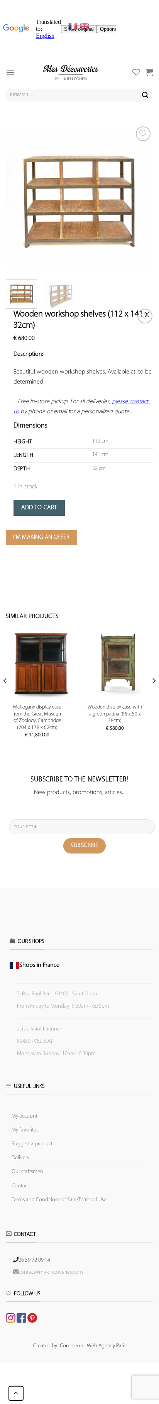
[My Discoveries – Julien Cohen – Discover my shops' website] (71, 72)
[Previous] (18, 198)
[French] (74, 26)
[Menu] (10, 72)
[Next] (140, 198)
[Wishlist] (144, 316)
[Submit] (145, 94)
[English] (84, 26)
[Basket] (149, 72)
